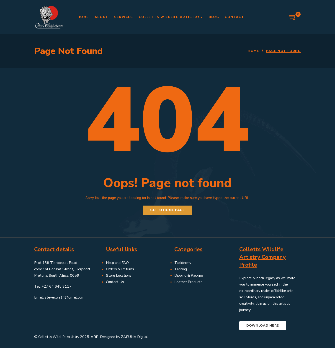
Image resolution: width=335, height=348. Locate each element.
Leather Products (188, 281)
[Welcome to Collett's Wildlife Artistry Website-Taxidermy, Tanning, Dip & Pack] (49, 17)
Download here (262, 325)
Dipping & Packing (188, 275)
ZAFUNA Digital (134, 336)
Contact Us (115, 281)
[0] (292, 18)
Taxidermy (182, 262)
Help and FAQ (117, 262)
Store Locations (118, 275)
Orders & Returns (120, 269)
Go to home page (167, 210)
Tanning (180, 269)
